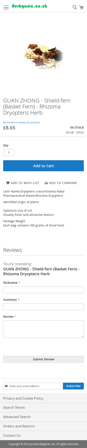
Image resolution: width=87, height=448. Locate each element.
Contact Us (12, 435)
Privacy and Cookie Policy (23, 398)
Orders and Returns (19, 426)
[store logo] (30, 6)
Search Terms (14, 407)
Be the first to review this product (21, 122)
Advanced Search (17, 416)
